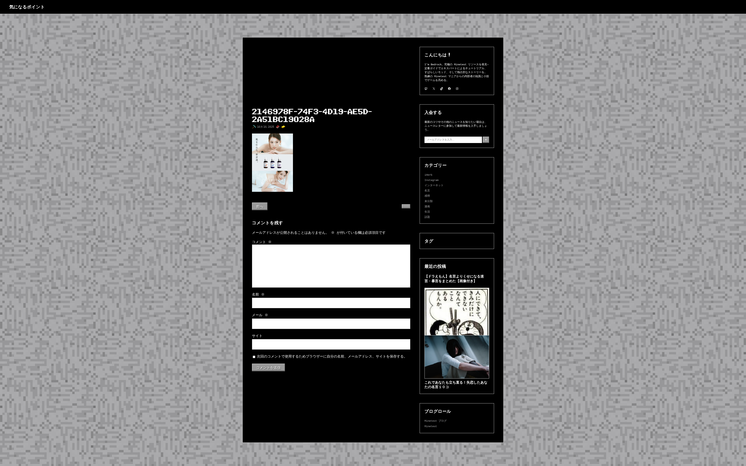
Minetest (430, 426)
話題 (427, 217)
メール (260, 315)
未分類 (428, 201)
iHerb (428, 174)
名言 (427, 190)
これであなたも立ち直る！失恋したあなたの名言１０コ (455, 384)
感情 (427, 195)
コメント (262, 242)
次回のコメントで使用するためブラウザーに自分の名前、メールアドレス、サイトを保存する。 (332, 357)
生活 (427, 211)
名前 (258, 295)
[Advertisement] (331, 76)
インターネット (434, 185)
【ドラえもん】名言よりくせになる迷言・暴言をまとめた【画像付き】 (454, 278)
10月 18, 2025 (265, 126)
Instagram (431, 180)
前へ (259, 206)
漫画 (427, 206)
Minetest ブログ (435, 420)
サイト (257, 336)
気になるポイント (27, 6)
